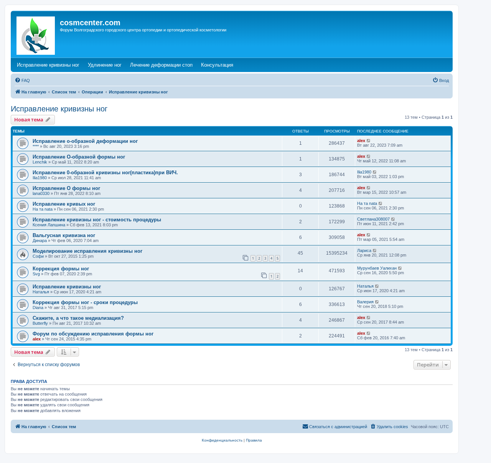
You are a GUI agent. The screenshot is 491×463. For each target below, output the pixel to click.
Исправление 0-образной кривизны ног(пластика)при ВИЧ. (105, 172)
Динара (40, 240)
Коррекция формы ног (61, 269)
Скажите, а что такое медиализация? (78, 318)
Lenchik (40, 162)
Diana (38, 307)
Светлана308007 (373, 219)
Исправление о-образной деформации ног (85, 141)
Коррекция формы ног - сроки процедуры (85, 302)
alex (361, 140)
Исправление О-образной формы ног (79, 157)
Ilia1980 (40, 177)
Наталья (41, 292)
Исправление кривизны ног (59, 109)
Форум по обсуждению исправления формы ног (93, 334)
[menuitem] (22, 80)
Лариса (364, 250)
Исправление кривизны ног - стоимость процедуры (97, 220)
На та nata (43, 209)
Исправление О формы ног (66, 188)
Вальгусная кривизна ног (64, 235)
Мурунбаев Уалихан (377, 268)
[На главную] (36, 34)
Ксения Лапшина (49, 225)
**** (36, 146)
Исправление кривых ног (64, 204)
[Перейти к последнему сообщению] (368, 140)
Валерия (365, 301)
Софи (38, 256)
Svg (36, 274)
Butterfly (40, 323)
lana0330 (41, 193)
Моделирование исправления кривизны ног (87, 251)
